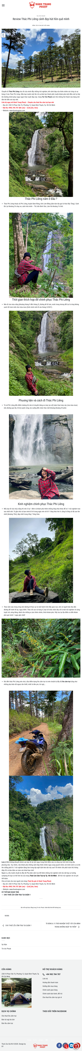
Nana (48, 25)
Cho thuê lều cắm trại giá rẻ (52, 997)
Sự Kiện (4, 944)
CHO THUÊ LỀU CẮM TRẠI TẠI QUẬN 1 (18, 925)
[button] (3, 5)
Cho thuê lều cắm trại (9, 1016)
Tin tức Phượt (41, 16)
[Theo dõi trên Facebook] (59, 1045)
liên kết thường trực (55, 907)
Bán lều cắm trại (7, 1023)
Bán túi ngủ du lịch (8, 1020)
